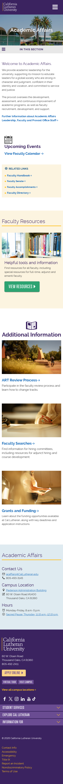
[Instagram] (16, 699)
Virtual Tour (9, 682)
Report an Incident (13, 763)
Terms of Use (10, 771)
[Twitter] (10, 699)
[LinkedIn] (23, 699)
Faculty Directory (18, 192)
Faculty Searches (17, 443)
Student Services (13, 707)
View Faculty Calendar (22, 154)
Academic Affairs (31, 30)
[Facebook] (4, 699)
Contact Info (9, 747)
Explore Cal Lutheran (16, 715)
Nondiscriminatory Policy (17, 767)
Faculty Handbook (18, 175)
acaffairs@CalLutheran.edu (22, 574)
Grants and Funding (19, 511)
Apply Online (12, 673)
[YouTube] (29, 699)
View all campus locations (18, 689)
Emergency (9, 755)
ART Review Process (19, 380)
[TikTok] (34, 699)
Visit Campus (26, 682)
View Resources (20, 286)
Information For (13, 722)
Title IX (6, 759)
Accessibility (9, 751)
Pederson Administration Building (26, 590)
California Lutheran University (10, 7)
